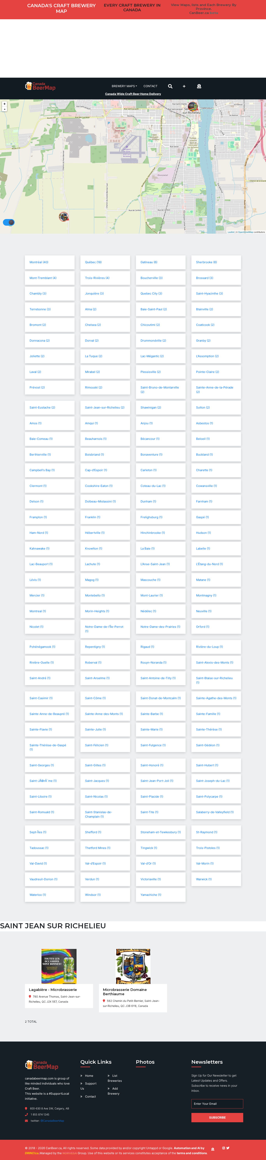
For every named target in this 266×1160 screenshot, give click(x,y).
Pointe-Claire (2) (207, 372)
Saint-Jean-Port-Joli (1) (157, 781)
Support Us (88, 1086)
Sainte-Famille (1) (208, 714)
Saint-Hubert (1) (207, 765)
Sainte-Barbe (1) (152, 714)
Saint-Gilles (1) (95, 765)
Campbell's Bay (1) (42, 470)
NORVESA (70, 1153)
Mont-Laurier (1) (152, 595)
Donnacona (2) (40, 340)
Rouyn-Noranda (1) (153, 662)
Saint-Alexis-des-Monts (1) (214, 662)
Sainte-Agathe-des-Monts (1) (216, 698)
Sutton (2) (203, 407)
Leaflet (231, 231)
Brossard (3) (204, 278)
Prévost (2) (37, 387)
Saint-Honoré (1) (152, 765)
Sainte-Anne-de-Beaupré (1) (49, 714)
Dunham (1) (148, 501)
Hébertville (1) (95, 533)
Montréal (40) (39, 262)
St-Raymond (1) (206, 832)
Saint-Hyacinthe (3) (209, 293)
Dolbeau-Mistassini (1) (100, 501)
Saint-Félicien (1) (96, 745)
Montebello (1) (95, 595)
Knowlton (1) (93, 548)
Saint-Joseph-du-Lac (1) (213, 781)
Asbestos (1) (204, 423)
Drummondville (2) (153, 340)
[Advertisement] (133, 48)
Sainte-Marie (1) (152, 729)
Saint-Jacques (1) (97, 781)
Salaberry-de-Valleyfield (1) (215, 812)
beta (214, 13)
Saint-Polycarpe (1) (209, 796)
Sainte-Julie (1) (95, 729)
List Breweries (115, 1078)
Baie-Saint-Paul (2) (154, 309)
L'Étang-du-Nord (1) (209, 564)
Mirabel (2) (92, 372)
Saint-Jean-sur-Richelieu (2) (104, 407)
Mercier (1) (37, 595)
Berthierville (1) (40, 454)
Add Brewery (113, 1091)
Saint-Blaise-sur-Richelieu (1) (214, 680)
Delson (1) (36, 501)
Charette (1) (204, 470)
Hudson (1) (203, 533)
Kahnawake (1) (39, 548)
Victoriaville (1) (151, 879)
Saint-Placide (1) (152, 796)
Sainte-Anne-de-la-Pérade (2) (214, 390)
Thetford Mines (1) (97, 848)
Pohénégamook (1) (42, 647)
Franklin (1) (92, 517)
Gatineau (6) (149, 262)
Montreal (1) (38, 611)
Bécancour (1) (150, 439)
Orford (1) (202, 627)
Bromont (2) (38, 325)
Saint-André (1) (40, 678)
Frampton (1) (38, 517)
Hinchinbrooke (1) (153, 533)
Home (89, 1076)
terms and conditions (192, 1153)
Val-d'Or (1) (148, 863)
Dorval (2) (92, 340)
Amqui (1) (91, 423)
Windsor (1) (93, 895)
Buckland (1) (204, 454)
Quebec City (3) (151, 293)
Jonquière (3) (94, 293)
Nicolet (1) (36, 627)
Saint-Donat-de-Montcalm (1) (161, 698)
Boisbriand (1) (94, 454)
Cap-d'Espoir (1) (96, 470)
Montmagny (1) (206, 595)
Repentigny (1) (95, 647)
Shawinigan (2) (151, 407)
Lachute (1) (92, 564)
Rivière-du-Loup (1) (209, 647)
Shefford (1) (93, 832)
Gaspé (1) (202, 517)
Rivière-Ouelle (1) (42, 662)
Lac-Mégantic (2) (152, 356)
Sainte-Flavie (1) (41, 729)
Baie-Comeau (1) (41, 439)
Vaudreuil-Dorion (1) (43, 879)
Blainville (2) (204, 309)
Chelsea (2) (93, 325)
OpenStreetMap (245, 231)
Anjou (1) (147, 423)
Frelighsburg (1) (151, 517)
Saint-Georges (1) (42, 765)
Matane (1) (203, 580)
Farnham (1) (204, 501)
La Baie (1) (148, 548)
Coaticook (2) (205, 325)
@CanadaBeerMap (52, 1120)
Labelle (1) (203, 548)
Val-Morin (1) (205, 863)
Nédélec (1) (148, 611)
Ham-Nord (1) (39, 533)
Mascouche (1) (150, 580)
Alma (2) (90, 309)
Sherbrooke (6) (206, 262)
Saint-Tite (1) (149, 812)
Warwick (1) (204, 879)
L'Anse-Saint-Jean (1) (155, 564)
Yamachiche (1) (151, 895)
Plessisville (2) (151, 372)
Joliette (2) (37, 356)
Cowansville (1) (206, 486)
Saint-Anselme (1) (97, 678)
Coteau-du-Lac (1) (153, 486)
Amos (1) (35, 423)
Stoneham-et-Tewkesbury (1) (161, 832)
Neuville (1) (203, 611)
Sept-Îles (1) (38, 832)
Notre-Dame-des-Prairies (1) (160, 627)
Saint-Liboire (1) (41, 796)
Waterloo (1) (38, 895)
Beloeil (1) (203, 439)
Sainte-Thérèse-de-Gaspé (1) (48, 747)
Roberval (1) (93, 662)
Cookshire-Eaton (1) (99, 486)
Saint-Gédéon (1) (207, 745)
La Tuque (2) (93, 356)
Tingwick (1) (149, 848)
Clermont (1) (38, 486)
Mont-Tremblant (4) (43, 278)
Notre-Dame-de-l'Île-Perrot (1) (104, 629)
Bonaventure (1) (151, 454)
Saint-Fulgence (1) (153, 745)
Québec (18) (93, 262)
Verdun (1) (92, 879)
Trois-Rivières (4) (97, 278)
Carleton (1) (149, 470)
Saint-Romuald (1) (42, 812)
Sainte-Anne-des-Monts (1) (104, 714)
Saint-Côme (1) (95, 698)
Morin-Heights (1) (97, 611)
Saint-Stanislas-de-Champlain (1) (98, 814)
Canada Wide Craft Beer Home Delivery (133, 94)
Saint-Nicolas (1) (96, 796)
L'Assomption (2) (207, 356)
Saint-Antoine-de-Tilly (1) (158, 678)
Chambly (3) (38, 293)
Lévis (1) (35, 580)
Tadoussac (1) (39, 848)
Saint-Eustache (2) (42, 407)
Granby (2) (203, 340)
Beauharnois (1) (96, 439)
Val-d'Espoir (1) (95, 863)
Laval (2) (35, 372)
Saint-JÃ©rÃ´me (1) (43, 781)
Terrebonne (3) (40, 309)
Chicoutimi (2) (150, 325)
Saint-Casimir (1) (41, 698)
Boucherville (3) (152, 278)
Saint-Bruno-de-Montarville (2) (160, 390)
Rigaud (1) (147, 647)
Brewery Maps (123, 86)
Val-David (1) (38, 863)
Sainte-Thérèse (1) (209, 729)
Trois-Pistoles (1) (208, 848)
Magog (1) (92, 580)
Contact (151, 86)
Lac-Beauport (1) (41, 564)
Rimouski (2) (93, 387)
